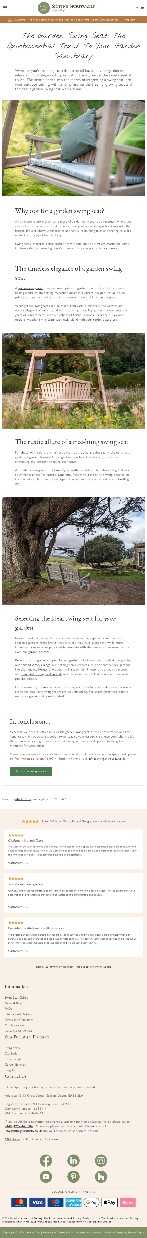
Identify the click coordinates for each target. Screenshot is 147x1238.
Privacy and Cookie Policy (58, 1232)
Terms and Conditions (19, 1020)
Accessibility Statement (89, 1232)
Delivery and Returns (18, 1031)
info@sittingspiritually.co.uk (23, 1131)
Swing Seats (12, 1048)
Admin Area (33, 1232)
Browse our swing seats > (31, 771)
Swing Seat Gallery (16, 997)
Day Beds (11, 1053)
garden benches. (39, 652)
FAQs (8, 1008)
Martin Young (24, 799)
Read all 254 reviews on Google (93, 966)
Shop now (129, 19)
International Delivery (18, 1014)
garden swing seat (30, 288)
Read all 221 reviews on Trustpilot (54, 966)
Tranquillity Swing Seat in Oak (41, 674)
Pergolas (10, 1070)
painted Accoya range (35, 665)
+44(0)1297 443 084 (19, 1126)
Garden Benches (15, 1064)
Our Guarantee (14, 1025)
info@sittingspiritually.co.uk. (107, 759)
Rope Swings (13, 1059)
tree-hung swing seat (92, 452)
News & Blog (13, 1003)
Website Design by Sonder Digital (125, 1232)
